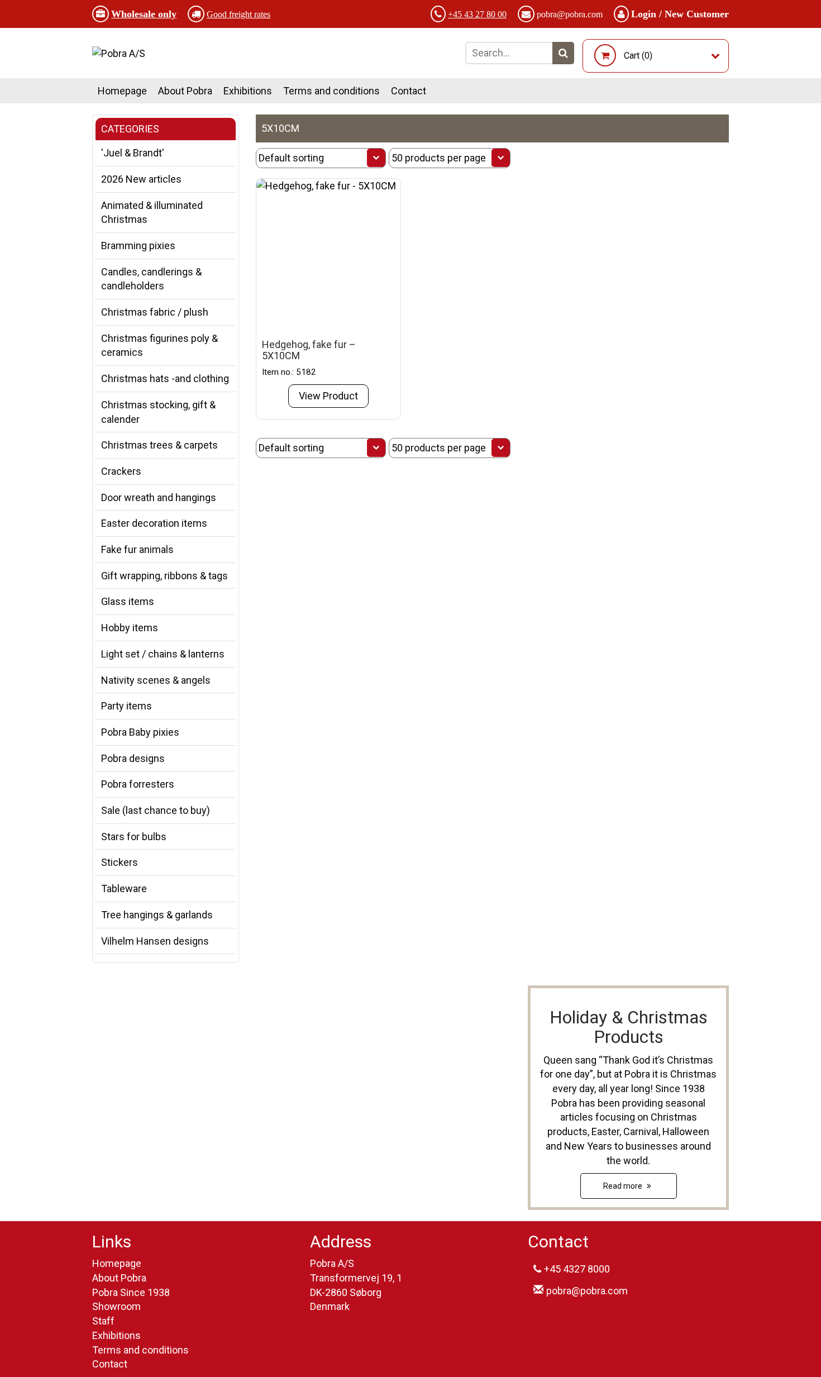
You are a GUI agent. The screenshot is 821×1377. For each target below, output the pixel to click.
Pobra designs (133, 758)
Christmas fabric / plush (154, 312)
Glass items (127, 601)
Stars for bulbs (133, 836)
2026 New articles (141, 179)
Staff (103, 1321)
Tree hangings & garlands (157, 915)
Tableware (124, 888)
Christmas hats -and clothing (165, 378)
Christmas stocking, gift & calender (158, 412)
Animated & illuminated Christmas (152, 212)
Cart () (638, 55)
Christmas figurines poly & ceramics (159, 345)
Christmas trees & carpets (159, 445)
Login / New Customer (680, 14)
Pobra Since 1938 (131, 1292)
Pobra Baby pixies (140, 732)
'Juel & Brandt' (132, 153)
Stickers (119, 862)
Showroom (116, 1306)
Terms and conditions (331, 91)
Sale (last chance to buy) (155, 810)
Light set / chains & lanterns (163, 654)
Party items (126, 706)
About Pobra (185, 91)
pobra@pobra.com (570, 14)
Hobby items (129, 627)
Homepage (122, 91)
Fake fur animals (137, 549)
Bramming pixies (138, 245)
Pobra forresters (137, 784)
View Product (328, 396)
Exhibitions (247, 91)
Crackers (121, 471)
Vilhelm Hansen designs (155, 941)
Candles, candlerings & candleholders (151, 279)
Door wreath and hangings (158, 497)
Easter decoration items (154, 523)
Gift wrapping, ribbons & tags (164, 576)
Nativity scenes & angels (156, 680)
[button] (563, 53)
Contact (408, 91)
